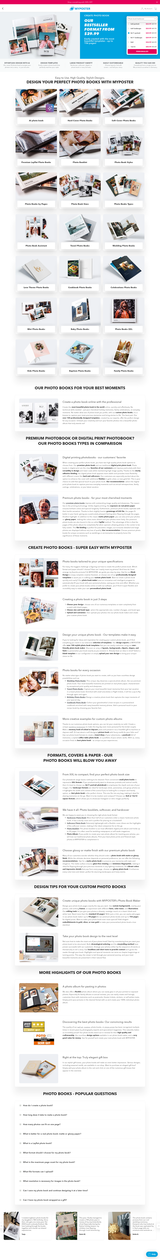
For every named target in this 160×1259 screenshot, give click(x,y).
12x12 (133, 47)
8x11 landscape (136, 38)
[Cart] (156, 8)
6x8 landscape (136, 28)
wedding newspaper (77, 727)
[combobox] (142, 19)
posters (87, 1027)
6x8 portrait (135, 24)
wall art (80, 1027)
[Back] (4, 8)
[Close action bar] (157, 2)
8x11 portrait (135, 33)
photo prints (109, 1027)
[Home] (80, 9)
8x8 (132, 42)
